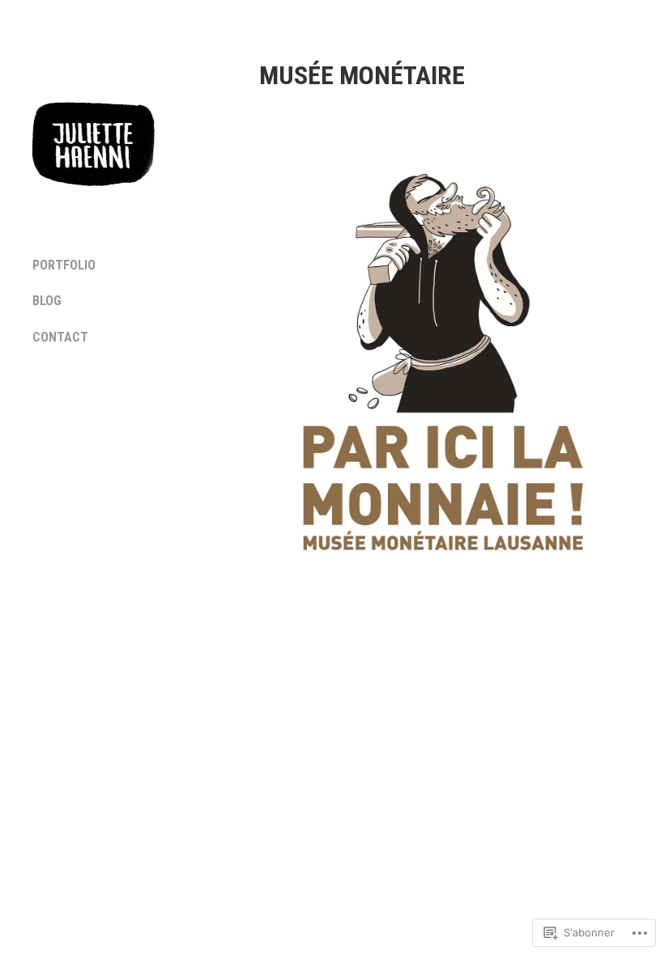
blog (47, 300)
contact (60, 337)
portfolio (64, 265)
